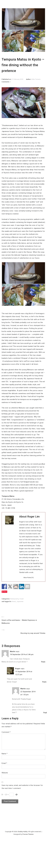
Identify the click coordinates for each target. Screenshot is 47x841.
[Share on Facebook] (4, 586)
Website (5, 773)
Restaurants (14, 599)
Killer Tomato (36, 79)
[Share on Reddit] (15, 586)
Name (4, 754)
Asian (14, 601)
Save (5, 591)
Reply (43, 662)
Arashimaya (28, 137)
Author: (28, 79)
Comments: (6, 82)
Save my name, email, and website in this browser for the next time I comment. (22, 786)
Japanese (20, 601)
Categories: (6, 599)
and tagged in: (7, 601)
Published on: (7, 79)
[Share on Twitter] (10, 586)
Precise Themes (28, 834)
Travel (21, 599)
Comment (6, 732)
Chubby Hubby (23, 831)
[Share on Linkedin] (21, 586)
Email (4, 763)
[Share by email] (27, 586)
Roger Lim (33, 516)
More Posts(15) (29, 577)
